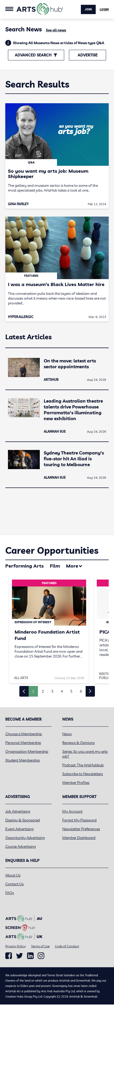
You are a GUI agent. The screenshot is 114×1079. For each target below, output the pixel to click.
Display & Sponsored (22, 820)
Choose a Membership (23, 733)
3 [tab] (52, 691)
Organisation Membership (26, 751)
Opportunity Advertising (25, 837)
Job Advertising (17, 811)
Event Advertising (19, 828)
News (67, 733)
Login (104, 9)
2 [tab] (43, 691)
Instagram (41, 955)
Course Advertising (20, 846)
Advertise (88, 55)
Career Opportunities (51, 550)
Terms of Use (40, 946)
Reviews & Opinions (78, 742)
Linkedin (30, 955)
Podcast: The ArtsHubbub (83, 765)
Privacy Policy (15, 946)
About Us (12, 875)
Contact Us (14, 884)
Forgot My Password (79, 820)
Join (88, 9)
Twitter (19, 955)
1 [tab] (33, 691)
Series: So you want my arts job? (85, 754)
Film (55, 566)
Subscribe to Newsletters (82, 773)
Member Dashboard (78, 837)
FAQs (9, 892)
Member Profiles (75, 782)
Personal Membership (23, 742)
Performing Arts (24, 566)
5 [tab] (71, 691)
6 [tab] (81, 691)
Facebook (8, 955)
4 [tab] (62, 691)
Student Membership (22, 760)
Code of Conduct (67, 946)
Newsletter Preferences (81, 828)
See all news (56, 30)
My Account (72, 811)
